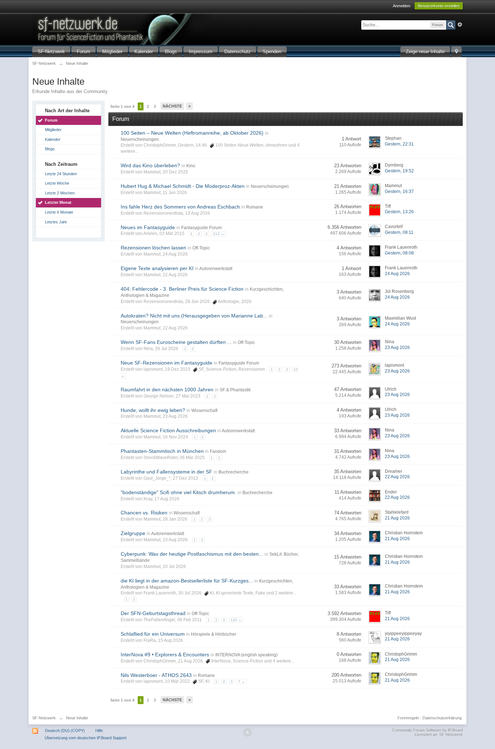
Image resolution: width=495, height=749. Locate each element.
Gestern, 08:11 (399, 232)
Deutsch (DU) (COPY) (65, 730)
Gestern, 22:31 (399, 144)
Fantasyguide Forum (201, 227)
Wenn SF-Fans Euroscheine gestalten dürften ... (176, 342)
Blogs (171, 51)
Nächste (172, 106)
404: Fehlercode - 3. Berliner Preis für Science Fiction (182, 289)
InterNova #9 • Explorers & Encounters (165, 654)
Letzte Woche (57, 183)
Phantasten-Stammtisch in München (162, 451)
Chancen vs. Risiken (144, 513)
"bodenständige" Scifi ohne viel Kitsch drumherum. (178, 492)
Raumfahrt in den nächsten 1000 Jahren (167, 389)
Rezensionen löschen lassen (153, 248)
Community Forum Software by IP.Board (427, 730)
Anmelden (401, 6)
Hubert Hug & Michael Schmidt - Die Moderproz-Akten (183, 186)
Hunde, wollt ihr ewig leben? (153, 410)
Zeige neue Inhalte (425, 51)
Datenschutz (237, 51)
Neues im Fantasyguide (148, 227)
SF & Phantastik (235, 389)
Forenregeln (408, 718)
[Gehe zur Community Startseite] (155, 28)
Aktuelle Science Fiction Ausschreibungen (168, 430)
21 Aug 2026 (397, 518)
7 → (241, 681)
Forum (83, 51)
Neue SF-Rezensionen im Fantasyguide (166, 363)
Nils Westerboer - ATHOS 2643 (156, 675)
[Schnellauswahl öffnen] (456, 52)
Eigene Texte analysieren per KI (157, 268)
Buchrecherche (234, 472)
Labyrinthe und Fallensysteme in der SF (166, 472)
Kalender (143, 51)
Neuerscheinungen (140, 139)
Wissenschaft (204, 410)
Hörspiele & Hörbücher (213, 634)
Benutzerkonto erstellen (438, 6)
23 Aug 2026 (397, 347)
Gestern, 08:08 (399, 253)
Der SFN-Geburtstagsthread (153, 613)
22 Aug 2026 (397, 476)
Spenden (272, 51)
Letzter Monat (58, 202)
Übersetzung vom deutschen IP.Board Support (85, 738)
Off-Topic (201, 248)
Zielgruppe (133, 533)
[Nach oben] (247, 732)
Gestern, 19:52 (399, 170)
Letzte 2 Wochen (60, 193)
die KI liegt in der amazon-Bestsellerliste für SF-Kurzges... (187, 581)
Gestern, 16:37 (399, 191)
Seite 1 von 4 (122, 106)
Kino (190, 165)
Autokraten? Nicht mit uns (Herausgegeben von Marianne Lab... (194, 316)
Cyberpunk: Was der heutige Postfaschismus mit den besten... (192, 554)
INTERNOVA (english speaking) (246, 654)
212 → (218, 234)
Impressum (200, 51)
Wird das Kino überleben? (150, 165)
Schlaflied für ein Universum (153, 634)
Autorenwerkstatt (215, 268)
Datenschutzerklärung (442, 718)
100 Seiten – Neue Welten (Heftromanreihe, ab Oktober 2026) (192, 133)
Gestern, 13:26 (399, 211)
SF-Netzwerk (51, 51)
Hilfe (99, 730)
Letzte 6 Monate (59, 212)
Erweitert (460, 25)
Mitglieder (112, 51)
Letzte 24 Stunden (61, 174)
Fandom (218, 451)
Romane (254, 207)
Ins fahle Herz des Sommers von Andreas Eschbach (180, 207)
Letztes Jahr (56, 222)
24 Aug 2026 (397, 273)
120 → (236, 620)
